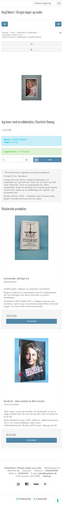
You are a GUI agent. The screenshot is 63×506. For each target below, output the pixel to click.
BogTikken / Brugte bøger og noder (22, 12)
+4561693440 (51, 470)
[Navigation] (5, 24)
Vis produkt (31, 321)
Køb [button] (50, 160)
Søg (59, 3)
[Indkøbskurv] (58, 24)
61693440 (23, 473)
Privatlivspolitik (24, 499)
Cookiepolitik (41, 499)
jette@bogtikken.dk (47, 473)
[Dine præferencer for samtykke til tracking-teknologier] (58, 501)
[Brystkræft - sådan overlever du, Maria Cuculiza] (31, 367)
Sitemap (47, 476)
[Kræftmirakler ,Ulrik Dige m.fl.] (31, 245)
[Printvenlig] (60, 33)
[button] (31, 44)
